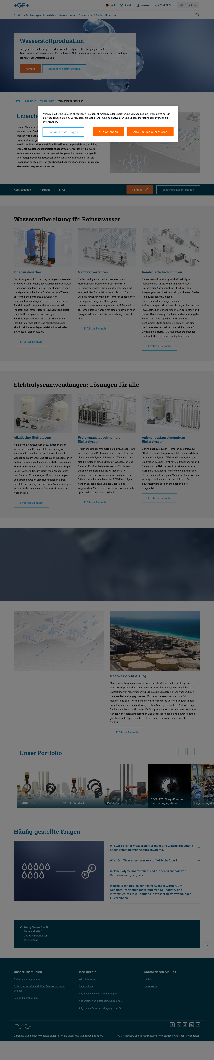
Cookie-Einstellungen (63, 132)
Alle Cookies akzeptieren (150, 131)
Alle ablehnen (108, 131)
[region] (108, 124)
